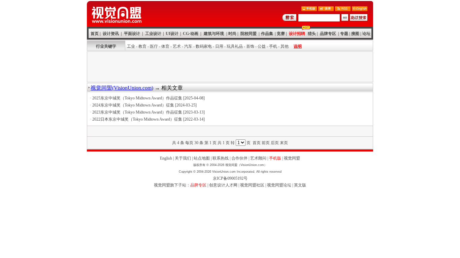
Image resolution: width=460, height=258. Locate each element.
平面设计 (132, 33)
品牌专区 (328, 33)
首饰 (250, 46)
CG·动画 (190, 33)
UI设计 (172, 33)
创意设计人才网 (223, 185)
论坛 (366, 33)
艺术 (177, 46)
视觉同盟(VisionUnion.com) (122, 88)
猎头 (312, 33)
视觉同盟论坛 (279, 185)
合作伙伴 (239, 158)
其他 (285, 46)
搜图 (355, 33)
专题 (344, 33)
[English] (359, 9)
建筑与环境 (214, 33)
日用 (219, 46)
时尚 (232, 33)
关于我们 (183, 158)
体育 (165, 46)
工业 (131, 46)
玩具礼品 (235, 46)
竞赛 (281, 33)
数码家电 (204, 46)
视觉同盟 (292, 158)
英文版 (300, 185)
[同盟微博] (326, 9)
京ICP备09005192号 (230, 178)
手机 (273, 46)
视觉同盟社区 (252, 185)
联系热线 (220, 158)
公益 (262, 46)
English (166, 158)
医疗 (154, 46)
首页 (95, 33)
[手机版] (309, 9)
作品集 (267, 33)
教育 (142, 46)
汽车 (188, 46)
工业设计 (153, 33)
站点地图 (202, 158)
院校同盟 (248, 33)
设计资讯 (111, 33)
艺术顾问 (258, 158)
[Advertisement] (230, 67)
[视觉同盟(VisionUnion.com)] (116, 25)
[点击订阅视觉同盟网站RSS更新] (343, 9)
